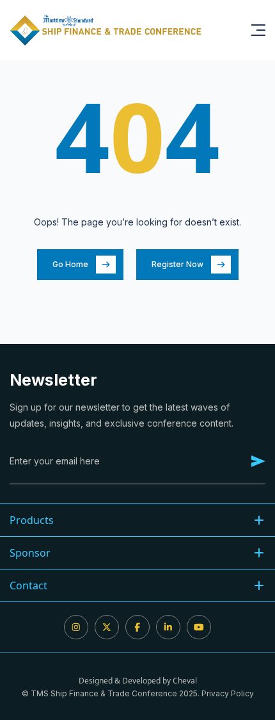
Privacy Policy (227, 693)
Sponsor (30, 552)
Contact (28, 585)
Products (32, 520)
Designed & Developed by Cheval (138, 680)
